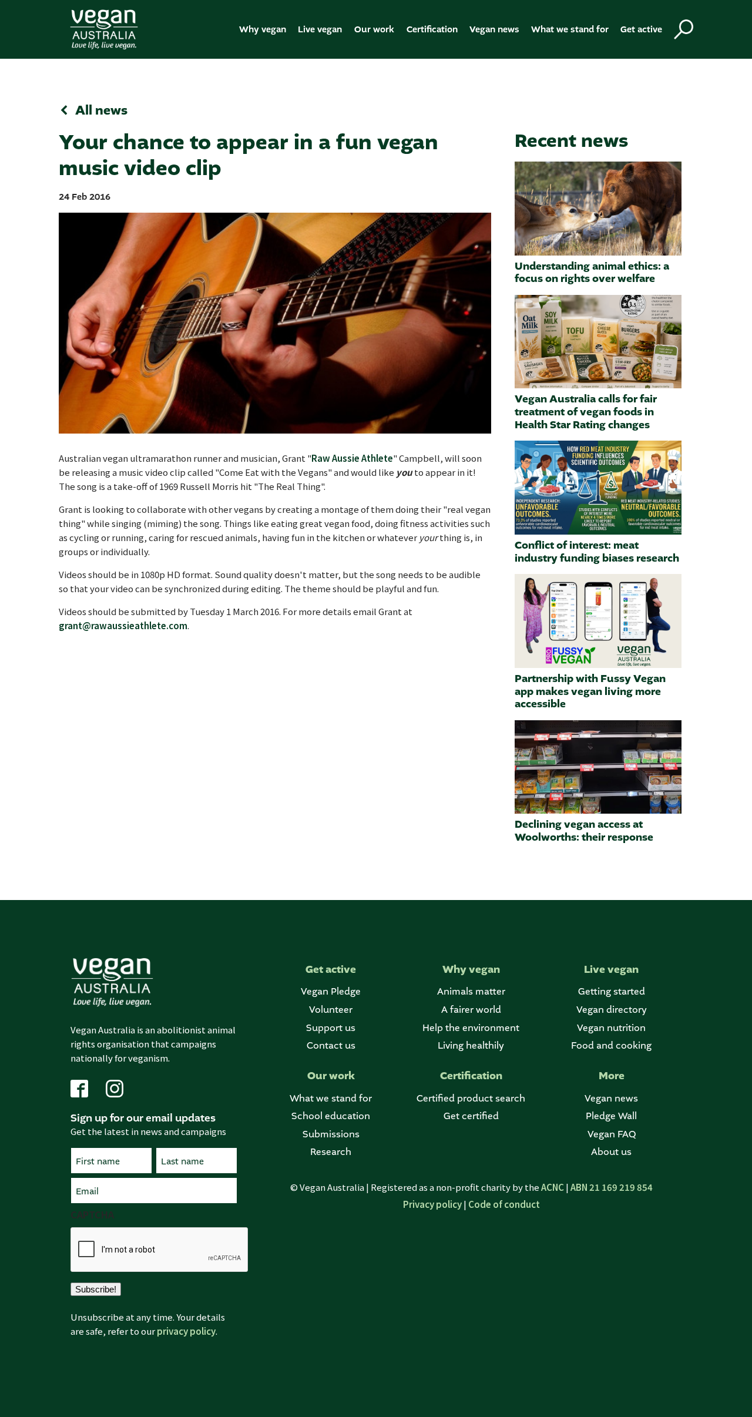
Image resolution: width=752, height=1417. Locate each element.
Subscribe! (95, 1289)
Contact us (331, 1045)
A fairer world (471, 1009)
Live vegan (320, 29)
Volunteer (330, 1009)
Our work (374, 29)
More (612, 1076)
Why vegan (262, 29)
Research (330, 1152)
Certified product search (471, 1098)
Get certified (471, 1116)
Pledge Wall (611, 1116)
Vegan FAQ (612, 1134)
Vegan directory (611, 1009)
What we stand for (570, 29)
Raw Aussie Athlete (352, 458)
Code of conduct (504, 1204)
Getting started (611, 991)
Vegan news (494, 29)
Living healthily (471, 1045)
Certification (432, 29)
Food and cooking (611, 1045)
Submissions (331, 1134)
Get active (641, 29)
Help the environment (470, 1028)
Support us (330, 1028)
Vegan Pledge (331, 991)
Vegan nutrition (611, 1028)
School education (330, 1116)
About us (611, 1152)
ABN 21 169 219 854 (611, 1187)
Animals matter (471, 991)
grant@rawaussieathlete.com (123, 625)
